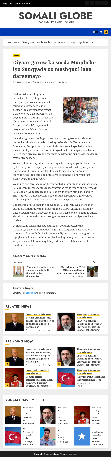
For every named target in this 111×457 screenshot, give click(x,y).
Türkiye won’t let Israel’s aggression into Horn (91, 378)
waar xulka (40, 314)
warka (16, 55)
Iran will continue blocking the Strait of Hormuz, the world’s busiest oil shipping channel (89, 326)
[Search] (101, 32)
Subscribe (106, 32)
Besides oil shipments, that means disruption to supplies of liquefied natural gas (40, 322)
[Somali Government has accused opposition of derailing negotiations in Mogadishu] (82, 436)
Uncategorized (94, 314)
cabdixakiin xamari (23, 82)
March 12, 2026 (35, 330)
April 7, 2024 (40, 82)
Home (28, 314)
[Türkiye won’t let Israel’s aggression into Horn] (66, 377)
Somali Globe (55, 16)
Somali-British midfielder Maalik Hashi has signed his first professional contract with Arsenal (39, 382)
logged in (31, 292)
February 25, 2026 (62, 438)
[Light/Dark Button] (95, 32)
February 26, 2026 (88, 383)
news (33, 314)
